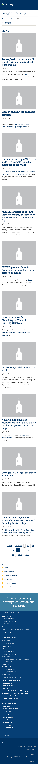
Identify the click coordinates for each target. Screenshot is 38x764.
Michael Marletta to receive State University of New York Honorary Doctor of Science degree (18, 216)
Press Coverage (10, 571)
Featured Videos (10, 583)
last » (28, 555)
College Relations (7, 686)
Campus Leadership (9, 720)
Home (4, 18)
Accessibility (31, 749)
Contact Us (5, 688)
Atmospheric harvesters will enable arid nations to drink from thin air (18, 61)
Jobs (3, 701)
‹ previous (19, 546)
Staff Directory (7, 706)
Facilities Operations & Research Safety (15, 693)
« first (10, 546)
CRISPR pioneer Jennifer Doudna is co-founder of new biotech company (18, 270)
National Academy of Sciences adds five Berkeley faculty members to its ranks (19, 161)
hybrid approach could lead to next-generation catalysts (18, 332)
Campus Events (7, 722)
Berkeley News (7, 717)
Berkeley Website (8, 715)
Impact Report (9, 579)
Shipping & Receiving (9, 703)
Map (3, 626)
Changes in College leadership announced (19, 474)
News (10, 18)
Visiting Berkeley (8, 727)
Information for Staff (9, 696)
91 (28, 546)
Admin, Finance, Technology (11, 681)
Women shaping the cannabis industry (18, 113)
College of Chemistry (14, 13)
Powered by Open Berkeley (27, 747)
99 (13, 555)
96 (23, 550)
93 (8, 550)
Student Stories (9, 587)
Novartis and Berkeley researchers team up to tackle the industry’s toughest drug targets (19, 424)
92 (33, 546)
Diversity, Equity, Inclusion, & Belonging (15, 691)
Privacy (33, 754)
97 (28, 550)
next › (21, 555)
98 (33, 550)
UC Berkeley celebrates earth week (18, 369)
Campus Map (6, 725)
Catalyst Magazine (10, 575)
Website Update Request (10, 708)
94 (13, 550)
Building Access (7, 683)
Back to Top (32, 761)
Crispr (30, 280)
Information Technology (10, 698)
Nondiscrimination (30, 752)
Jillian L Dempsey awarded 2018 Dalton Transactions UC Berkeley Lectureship (18, 520)
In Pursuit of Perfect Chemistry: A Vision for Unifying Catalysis (15, 320)
